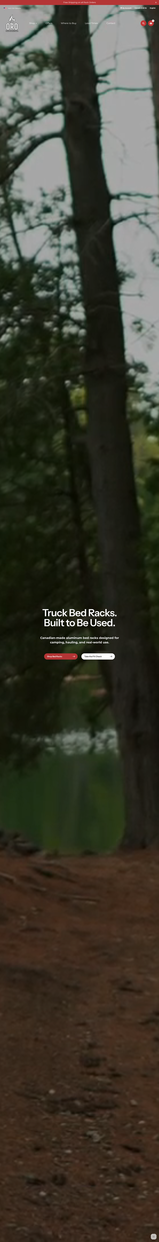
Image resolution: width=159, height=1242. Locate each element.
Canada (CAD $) (141, 8)
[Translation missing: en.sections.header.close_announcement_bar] (156, 2)
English (153, 8)
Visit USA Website (14, 8)
